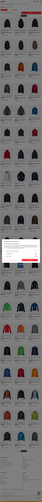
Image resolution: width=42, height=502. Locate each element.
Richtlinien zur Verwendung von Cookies (30, 245)
